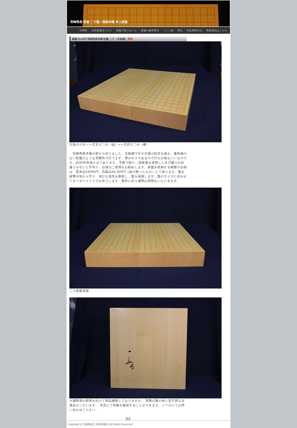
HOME (83, 30)
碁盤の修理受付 (150, 30)
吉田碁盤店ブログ (101, 30)
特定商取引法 (194, 30)
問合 (180, 30)
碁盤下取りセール (126, 30)
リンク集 (168, 30)
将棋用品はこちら (216, 30)
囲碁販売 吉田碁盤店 (96, 424)
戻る (128, 418)
